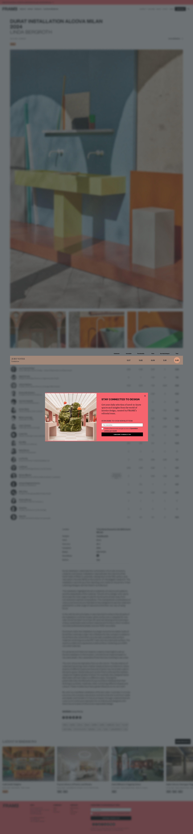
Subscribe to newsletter (122, 434)
